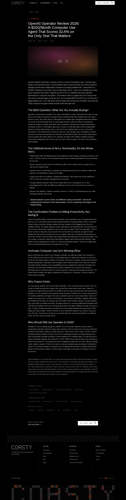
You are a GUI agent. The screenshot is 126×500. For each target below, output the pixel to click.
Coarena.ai (46, 450)
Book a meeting (101, 450)
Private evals (73, 459)
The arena (72, 450)
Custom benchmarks (76, 462)
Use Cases (40, 410)
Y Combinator (100, 453)
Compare (31, 410)
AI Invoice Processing (61, 401)
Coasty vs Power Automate (63, 389)
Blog (59, 410)
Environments (47, 453)
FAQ (44, 459)
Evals (44, 456)
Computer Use (50, 410)
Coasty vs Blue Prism (47, 389)
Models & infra (74, 456)
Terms (98, 459)
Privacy (98, 456)
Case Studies (66, 410)
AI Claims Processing (76, 401)
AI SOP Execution (48, 401)
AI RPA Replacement (34, 401)
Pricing (75, 410)
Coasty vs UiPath (33, 389)
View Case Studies (33, 424)
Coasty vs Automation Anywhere (38, 392)
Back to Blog (34, 12)
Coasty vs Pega (78, 389)
